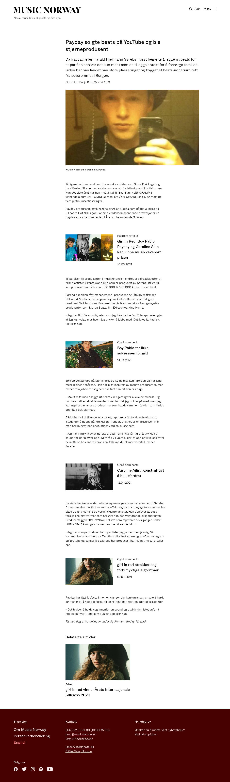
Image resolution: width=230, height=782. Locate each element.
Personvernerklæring (32, 736)
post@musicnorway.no (80, 734)
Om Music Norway (30, 729)
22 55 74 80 (81, 730)
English (20, 742)
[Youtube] (50, 769)
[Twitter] (24, 769)
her (154, 734)
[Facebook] (16, 769)
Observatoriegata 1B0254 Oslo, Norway (79, 749)
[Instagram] (33, 769)
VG (158, 283)
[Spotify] (41, 769)
